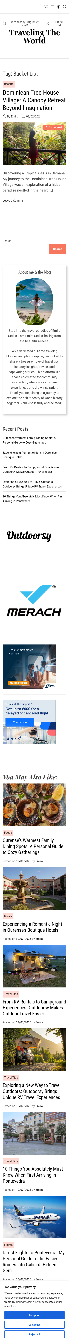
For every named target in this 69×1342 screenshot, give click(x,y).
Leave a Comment (14, 200)
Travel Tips (11, 994)
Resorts (8, 84)
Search (7, 241)
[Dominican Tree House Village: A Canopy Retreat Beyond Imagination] (34, 143)
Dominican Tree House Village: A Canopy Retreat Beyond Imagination (34, 100)
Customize (34, 1324)
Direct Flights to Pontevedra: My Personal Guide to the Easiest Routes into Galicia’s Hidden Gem (34, 1261)
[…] (51, 190)
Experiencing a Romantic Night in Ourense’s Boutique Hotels (32, 927)
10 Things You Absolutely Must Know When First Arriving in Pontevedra (33, 1175)
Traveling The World (34, 36)
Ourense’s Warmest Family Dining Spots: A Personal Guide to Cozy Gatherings (33, 846)
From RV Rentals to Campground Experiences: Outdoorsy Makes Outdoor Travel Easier (34, 1008)
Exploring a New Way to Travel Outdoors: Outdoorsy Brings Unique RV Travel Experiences (32, 1091)
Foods (8, 832)
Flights (8, 1245)
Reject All (34, 1334)
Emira (14, 116)
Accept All (34, 1315)
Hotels (8, 916)
